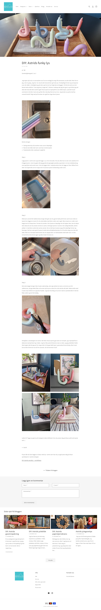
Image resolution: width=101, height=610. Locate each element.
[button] (23, 6)
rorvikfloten (48, 606)
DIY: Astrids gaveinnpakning (12, 532)
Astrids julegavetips (84, 531)
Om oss (37, 579)
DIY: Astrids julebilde (37, 531)
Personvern (38, 587)
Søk (36, 576)
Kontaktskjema (70, 576)
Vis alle (50, 560)
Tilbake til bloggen (51, 470)
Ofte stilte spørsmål (40, 582)
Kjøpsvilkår (38, 584)
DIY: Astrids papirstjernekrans (59, 532)
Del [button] (24, 70)
